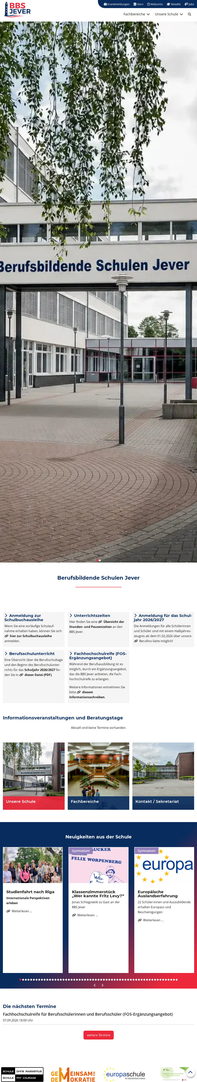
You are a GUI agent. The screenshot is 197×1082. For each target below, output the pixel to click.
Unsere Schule (166, 14)
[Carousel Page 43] (133, 980)
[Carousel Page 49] (150, 980)
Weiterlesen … (19, 911)
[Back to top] (190, 1072)
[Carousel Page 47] (144, 980)
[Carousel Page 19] (69, 980)
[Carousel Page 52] (158, 980)
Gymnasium (81, 851)
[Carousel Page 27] (90, 980)
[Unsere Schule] (34, 776)
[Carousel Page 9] (42, 980)
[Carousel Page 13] (53, 980)
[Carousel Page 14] (55, 980)
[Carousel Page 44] (136, 980)
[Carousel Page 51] (155, 980)
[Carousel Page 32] (104, 980)
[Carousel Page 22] (77, 980)
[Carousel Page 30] (98, 980)
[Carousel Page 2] (23, 980)
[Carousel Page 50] (152, 980)
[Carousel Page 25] (85, 980)
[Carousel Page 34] (109, 980)
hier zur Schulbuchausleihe (31, 636)
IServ (139, 4)
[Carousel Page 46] (142, 980)
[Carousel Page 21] (74, 980)
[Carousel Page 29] (96, 980)
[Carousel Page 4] (28, 980)
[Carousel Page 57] (171, 980)
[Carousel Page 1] (97, 560)
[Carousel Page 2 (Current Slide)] (100, 560)
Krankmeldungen (118, 4)
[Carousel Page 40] (125, 980)
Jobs (191, 4)
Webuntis (156, 4)
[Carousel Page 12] (50, 980)
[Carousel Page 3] (26, 980)
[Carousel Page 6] (34, 980)
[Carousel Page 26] (88, 980)
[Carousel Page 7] (37, 980)
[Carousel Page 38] (120, 980)
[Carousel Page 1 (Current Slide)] (20, 979)
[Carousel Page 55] (166, 980)
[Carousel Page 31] (101, 980)
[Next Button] (102, 985)
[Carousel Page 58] (174, 980)
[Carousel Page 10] (45, 980)
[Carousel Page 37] (117, 980)
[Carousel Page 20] (72, 980)
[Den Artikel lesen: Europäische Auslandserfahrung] (164, 865)
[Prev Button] (94, 985)
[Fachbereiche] (98, 776)
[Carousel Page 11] (47, 980)
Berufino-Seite (149, 641)
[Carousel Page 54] (163, 980)
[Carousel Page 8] (39, 980)
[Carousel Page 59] (177, 980)
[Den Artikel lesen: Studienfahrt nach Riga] (32, 865)
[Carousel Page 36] (115, 980)
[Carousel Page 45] (139, 980)
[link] (189, 14)
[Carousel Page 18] (66, 980)
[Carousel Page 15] (58, 980)
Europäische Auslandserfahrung (158, 893)
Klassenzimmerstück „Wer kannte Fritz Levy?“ (98, 893)
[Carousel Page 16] (61, 980)
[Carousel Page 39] (123, 980)
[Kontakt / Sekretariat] (163, 776)
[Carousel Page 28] (93, 980)
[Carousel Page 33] (107, 980)
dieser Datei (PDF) (38, 675)
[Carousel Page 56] (168, 980)
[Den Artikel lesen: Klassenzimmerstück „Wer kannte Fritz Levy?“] (98, 865)
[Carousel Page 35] (112, 980)
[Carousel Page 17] (63, 980)
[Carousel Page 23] (80, 980)
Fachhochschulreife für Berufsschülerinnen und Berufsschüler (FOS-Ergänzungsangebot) (88, 1014)
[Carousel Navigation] (98, 985)
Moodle (175, 4)
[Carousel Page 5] (31, 980)
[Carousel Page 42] (131, 980)
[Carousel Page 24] (82, 980)
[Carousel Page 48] (147, 980)
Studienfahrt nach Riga (30, 891)
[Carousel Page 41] (128, 980)
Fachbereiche (134, 14)
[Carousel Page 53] (160, 980)
